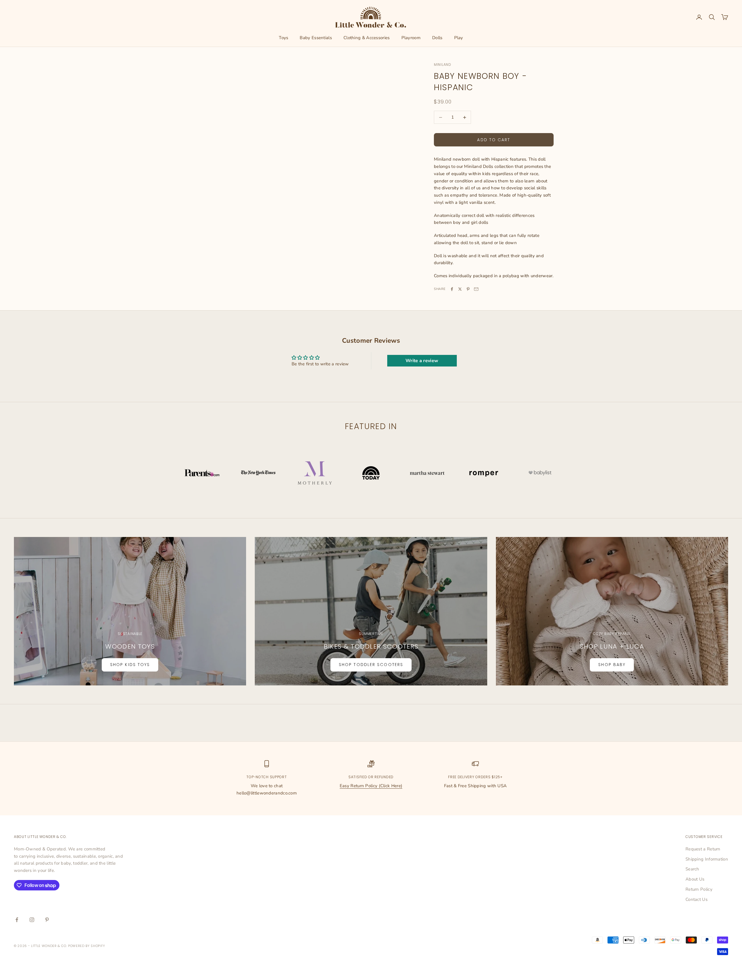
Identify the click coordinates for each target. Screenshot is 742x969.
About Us (694, 879)
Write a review (421, 361)
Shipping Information (706, 859)
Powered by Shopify (86, 945)
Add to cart (493, 140)
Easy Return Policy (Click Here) (371, 786)
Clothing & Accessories (366, 38)
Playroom (411, 38)
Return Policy (698, 889)
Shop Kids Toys (130, 664)
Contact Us (696, 899)
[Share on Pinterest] (468, 289)
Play (458, 38)
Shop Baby (611, 664)
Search (692, 869)
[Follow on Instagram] (32, 920)
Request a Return (703, 849)
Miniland (442, 64)
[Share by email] (476, 289)
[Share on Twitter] (460, 289)
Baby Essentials (316, 38)
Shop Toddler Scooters (371, 664)
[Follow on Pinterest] (47, 920)
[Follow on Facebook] (17, 920)
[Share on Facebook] (452, 289)
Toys (283, 38)
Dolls (437, 38)
